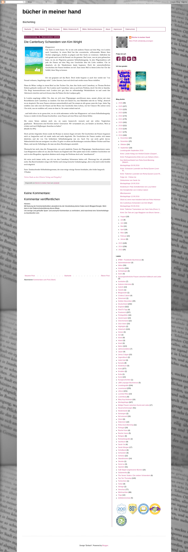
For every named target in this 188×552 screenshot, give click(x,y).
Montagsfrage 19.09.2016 (129, 183)
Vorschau (121, 490)
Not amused (122, 416)
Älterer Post (105, 276)
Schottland (122, 450)
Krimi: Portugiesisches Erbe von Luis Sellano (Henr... (140, 157)
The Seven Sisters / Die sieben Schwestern (134, 475)
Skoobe (121, 461)
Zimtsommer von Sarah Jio (130, 180)
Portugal (121, 428)
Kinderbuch (122, 366)
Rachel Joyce (123, 433)
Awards (121, 290)
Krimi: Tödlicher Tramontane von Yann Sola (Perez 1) (140, 209)
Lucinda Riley (123, 394)
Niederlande (122, 411)
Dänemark (122, 298)
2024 (120, 109)
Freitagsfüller (123, 315)
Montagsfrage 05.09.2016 (129, 206)
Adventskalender (124, 263)
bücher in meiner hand (51, 12)
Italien (120, 346)
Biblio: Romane (54, 29)
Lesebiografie (123, 385)
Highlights (122, 326)
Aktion (120, 265)
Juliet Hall (122, 360)
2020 (120, 122)
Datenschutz (130, 29)
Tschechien (122, 481)
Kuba (120, 374)
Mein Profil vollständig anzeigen (141, 41)
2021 (120, 119)
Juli (121, 220)
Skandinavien (123, 458)
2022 (120, 116)
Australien (122, 281)
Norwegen (122, 414)
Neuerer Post (30, 276)
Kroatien (121, 371)
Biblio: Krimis (40, 29)
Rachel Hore (123, 430)
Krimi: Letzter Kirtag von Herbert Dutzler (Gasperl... (139, 154)
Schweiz (121, 456)
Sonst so (121, 464)
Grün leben (122, 324)
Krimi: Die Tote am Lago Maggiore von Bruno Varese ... (140, 213)
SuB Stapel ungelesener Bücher (130, 470)
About (108, 29)
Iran (119, 335)
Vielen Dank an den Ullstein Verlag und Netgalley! (43, 177)
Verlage (121, 487)
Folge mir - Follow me (128, 177)
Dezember (124, 138)
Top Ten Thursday (124, 478)
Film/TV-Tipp (122, 310)
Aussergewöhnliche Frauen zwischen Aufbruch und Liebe (139, 277)
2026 (120, 103)
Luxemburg (122, 397)
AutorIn (120, 287)
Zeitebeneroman (124, 498)
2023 (120, 113)
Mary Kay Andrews (125, 399)
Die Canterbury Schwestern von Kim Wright (136, 203)
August (123, 217)
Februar (123, 236)
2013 (120, 250)
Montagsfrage (123, 402)
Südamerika (122, 473)
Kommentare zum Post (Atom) (44, 280)
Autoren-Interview (124, 284)
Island (120, 340)
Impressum (118, 29)
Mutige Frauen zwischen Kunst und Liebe (133, 405)
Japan (120, 352)
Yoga (120, 495)
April (122, 230)
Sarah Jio (121, 444)
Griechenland (123, 321)
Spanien (121, 467)
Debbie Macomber (125, 301)
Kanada (121, 363)
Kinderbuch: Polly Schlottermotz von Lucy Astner (138, 187)
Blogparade (122, 293)
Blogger (105, 545)
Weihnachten (123, 492)
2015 (120, 243)
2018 (120, 129)
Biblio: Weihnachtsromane (92, 29)
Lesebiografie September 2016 (131, 151)
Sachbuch (122, 442)
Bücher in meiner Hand (141, 37)
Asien (120, 274)
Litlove (120, 391)
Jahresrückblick (124, 349)
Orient (120, 419)
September (124, 148)
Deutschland (123, 304)
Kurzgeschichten (124, 380)
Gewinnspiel (122, 318)
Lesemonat (122, 388)
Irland (120, 338)
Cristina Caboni (124, 296)
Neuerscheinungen (125, 408)
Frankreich (122, 312)
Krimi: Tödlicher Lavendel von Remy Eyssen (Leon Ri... (140, 174)
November (124, 141)
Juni (122, 223)
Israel (120, 343)
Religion (121, 436)
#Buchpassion (125, 193)
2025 (120, 106)
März (122, 233)
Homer (120, 332)
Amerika (121, 268)
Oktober (123, 144)
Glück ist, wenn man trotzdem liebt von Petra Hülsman (140, 200)
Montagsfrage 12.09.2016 (129, 196)
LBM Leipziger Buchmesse (128, 383)
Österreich (122, 422)
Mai (122, 226)
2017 (120, 132)
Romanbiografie (124, 439)
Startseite (27, 29)
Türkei (120, 484)
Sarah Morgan (123, 447)
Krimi (120, 369)
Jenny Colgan (123, 355)
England (121, 307)
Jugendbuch (122, 357)
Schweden (122, 453)
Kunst (120, 377)
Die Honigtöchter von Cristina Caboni (134, 190)
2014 (120, 246)
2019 (120, 126)
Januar (123, 239)
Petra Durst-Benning (125, 425)
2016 (120, 135)
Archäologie (122, 271)
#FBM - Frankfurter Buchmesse (129, 260)
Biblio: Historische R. (71, 29)
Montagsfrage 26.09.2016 (129, 165)
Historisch (122, 329)
